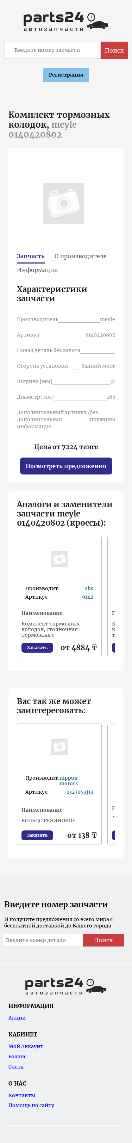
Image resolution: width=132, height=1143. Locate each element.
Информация (37, 269)
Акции (17, 1018)
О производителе (81, 256)
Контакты (21, 1095)
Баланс (17, 1056)
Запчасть (31, 256)
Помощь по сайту (31, 1105)
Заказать (37, 647)
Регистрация (66, 75)
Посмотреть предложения (66, 466)
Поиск (114, 50)
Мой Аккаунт (25, 1046)
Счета (16, 1067)
